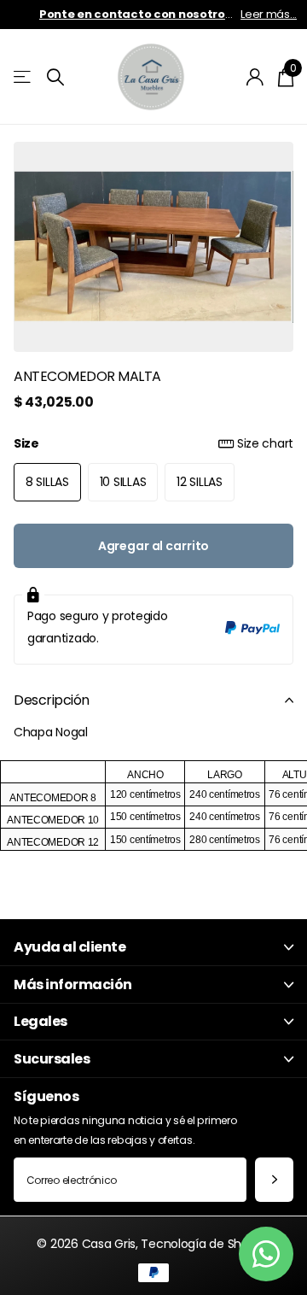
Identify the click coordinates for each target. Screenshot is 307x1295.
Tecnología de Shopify (205, 1243)
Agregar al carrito (153, 545)
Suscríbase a (274, 1180)
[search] (55, 77)
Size (153, 443)
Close (153, 947)
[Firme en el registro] (255, 76)
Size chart (265, 443)
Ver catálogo (23, 77)
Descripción (52, 700)
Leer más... (268, 14)
